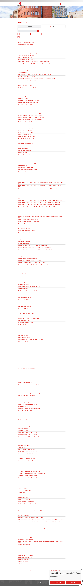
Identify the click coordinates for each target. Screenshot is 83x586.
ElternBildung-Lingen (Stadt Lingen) (23, 173)
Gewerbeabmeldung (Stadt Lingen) (23, 282)
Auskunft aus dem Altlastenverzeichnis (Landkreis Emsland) (27, 76)
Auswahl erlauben (58, 582)
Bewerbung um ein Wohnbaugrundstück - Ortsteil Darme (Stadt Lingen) (29, 121)
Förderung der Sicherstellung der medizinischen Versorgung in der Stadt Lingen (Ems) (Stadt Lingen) (33, 245)
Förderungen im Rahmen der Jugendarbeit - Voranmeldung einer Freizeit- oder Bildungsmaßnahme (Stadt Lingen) (35, 249)
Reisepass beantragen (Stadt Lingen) (24, 402)
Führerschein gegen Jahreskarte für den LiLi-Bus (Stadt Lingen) (28, 266)
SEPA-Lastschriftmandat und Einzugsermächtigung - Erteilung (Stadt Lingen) (30, 432)
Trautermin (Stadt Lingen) (22, 492)
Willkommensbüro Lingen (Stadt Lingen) (24, 544)
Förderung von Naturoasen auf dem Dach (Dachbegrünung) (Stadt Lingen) (29, 260)
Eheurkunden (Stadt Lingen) (22, 152)
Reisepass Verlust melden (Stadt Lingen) (24, 406)
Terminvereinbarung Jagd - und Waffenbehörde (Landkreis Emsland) (28, 477)
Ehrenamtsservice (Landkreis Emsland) (24, 156)
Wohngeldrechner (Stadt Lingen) (23, 561)
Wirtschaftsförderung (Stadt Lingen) (23, 546)
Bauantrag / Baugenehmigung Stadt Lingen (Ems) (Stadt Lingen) (28, 87)
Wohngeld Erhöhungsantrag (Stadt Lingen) (25, 557)
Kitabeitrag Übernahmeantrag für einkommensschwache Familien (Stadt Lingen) (30, 339)
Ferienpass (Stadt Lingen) (22, 239)
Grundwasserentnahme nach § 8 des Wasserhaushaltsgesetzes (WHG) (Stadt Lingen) (31, 292)
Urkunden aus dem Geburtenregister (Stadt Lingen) (26, 501)
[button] (57, 4)
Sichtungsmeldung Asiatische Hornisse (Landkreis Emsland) (27, 434)
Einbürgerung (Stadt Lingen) (22, 165)
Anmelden (63, 4)
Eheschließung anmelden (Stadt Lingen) (24, 150)
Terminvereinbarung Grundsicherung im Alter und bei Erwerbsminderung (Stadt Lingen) (31, 473)
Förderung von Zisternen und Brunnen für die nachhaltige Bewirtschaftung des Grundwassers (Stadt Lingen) (34, 264)
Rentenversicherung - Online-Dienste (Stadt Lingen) (26, 410)
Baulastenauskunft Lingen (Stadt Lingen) (24, 96)
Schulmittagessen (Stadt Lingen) (23, 428)
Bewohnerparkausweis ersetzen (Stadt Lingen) (25, 130)
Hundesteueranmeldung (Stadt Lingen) (24, 301)
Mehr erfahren (52, 578)
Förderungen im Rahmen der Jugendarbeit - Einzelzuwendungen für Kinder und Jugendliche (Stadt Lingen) (34, 247)
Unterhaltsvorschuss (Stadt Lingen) (23, 497)
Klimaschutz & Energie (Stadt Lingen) (24, 343)
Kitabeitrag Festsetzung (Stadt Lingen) (24, 337)
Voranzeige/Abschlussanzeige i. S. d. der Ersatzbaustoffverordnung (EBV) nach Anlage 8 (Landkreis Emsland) (35, 528)
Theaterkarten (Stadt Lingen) (22, 488)
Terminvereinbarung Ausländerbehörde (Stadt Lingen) (26, 458)
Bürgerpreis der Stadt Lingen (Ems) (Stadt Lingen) (26, 138)
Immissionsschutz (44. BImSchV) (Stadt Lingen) (25, 308)
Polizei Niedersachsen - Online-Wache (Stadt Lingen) (26, 395)
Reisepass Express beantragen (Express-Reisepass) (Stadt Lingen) (28, 404)
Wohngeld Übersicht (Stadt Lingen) (23, 563)
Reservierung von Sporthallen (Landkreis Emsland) (26, 412)
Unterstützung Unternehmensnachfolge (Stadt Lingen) (26, 499)
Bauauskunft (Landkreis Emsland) (23, 89)
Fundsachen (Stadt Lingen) (22, 273)
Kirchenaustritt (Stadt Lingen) (22, 333)
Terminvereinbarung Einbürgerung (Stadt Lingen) (25, 462)
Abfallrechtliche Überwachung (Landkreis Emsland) (26, 42)
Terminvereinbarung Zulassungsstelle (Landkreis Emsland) (27, 486)
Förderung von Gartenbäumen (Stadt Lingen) (25, 256)
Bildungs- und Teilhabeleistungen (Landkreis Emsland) (26, 136)
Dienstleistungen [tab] (53, 26)
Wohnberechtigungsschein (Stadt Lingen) (24, 553)
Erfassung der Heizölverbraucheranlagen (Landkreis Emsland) (28, 180)
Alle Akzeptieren (73, 582)
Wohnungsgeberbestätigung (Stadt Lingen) (25, 570)
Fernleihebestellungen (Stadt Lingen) (24, 241)
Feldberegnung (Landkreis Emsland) (24, 232)
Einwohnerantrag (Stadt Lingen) (23, 171)
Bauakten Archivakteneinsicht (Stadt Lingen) (25, 85)
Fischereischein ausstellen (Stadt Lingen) (24, 243)
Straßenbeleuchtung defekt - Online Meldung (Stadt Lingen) (27, 453)
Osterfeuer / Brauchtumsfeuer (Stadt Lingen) (25, 377)
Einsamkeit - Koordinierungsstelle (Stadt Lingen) (25, 167)
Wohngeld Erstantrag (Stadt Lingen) (23, 559)
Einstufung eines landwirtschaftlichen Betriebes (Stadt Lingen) (27, 169)
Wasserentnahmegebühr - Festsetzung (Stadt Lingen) (26, 539)
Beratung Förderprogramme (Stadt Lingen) (24, 106)
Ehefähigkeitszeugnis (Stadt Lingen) (23, 148)
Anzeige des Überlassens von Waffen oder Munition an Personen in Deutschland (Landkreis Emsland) (34, 61)
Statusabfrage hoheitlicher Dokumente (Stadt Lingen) (26, 449)
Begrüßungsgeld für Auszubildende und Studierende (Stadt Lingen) (28, 100)
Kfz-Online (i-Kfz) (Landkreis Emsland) (24, 320)
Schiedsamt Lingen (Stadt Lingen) (23, 419)
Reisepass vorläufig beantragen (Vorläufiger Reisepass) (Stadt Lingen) (29, 408)
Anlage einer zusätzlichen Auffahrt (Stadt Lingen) (25, 57)
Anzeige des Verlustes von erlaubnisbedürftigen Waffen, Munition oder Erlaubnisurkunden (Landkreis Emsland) (35, 63)
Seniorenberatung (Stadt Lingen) (23, 430)
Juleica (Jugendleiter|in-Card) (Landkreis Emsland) (26, 313)
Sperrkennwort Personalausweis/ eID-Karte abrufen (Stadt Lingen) (28, 436)
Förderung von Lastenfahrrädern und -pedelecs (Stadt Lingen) (27, 258)
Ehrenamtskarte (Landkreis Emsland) (24, 154)
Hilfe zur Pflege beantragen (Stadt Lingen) (24, 297)
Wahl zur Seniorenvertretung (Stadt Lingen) (25, 537)
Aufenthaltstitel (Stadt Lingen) (22, 72)
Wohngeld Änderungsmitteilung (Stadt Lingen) (25, 555)
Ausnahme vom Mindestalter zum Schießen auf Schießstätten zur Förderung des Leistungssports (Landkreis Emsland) (36, 78)
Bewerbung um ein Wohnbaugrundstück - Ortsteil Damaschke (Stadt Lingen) (30, 119)
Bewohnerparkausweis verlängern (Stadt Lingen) (25, 132)
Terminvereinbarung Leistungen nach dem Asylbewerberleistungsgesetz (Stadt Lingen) (31, 479)
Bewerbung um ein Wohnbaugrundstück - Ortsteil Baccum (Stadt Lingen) (29, 113)
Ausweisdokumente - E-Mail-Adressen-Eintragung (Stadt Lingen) (28, 80)
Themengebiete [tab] (29, 26)
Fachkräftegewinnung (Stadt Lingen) (24, 228)
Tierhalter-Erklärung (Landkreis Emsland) (24, 490)
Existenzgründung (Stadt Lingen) (23, 223)
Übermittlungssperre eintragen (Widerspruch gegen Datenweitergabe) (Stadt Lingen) (31, 510)
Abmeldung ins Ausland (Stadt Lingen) (24, 46)
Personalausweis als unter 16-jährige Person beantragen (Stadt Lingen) (29, 384)
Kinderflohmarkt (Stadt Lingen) (23, 324)
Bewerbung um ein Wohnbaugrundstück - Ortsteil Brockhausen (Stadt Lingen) (30, 115)
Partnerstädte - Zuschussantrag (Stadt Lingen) (25, 382)
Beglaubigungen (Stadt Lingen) (23, 98)
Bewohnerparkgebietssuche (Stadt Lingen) (24, 134)
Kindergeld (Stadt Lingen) (22, 326)
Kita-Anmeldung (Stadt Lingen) (23, 335)
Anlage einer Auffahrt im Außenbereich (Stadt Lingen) (26, 55)
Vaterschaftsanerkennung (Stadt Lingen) (24, 515)
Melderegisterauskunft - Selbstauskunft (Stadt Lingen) (26, 368)
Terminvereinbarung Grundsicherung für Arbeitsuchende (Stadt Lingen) (29, 471)
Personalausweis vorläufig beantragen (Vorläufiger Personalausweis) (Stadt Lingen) (31, 393)
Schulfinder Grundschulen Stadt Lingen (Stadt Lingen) (26, 426)
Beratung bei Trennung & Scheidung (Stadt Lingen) (26, 104)
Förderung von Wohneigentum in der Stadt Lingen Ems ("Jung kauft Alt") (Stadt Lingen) (31, 262)
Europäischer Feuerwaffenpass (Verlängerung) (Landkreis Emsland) (28, 221)
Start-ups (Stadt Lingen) (22, 447)
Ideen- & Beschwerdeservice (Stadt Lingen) (25, 306)
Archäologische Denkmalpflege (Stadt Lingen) (25, 70)
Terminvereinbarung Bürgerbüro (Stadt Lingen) (25, 460)
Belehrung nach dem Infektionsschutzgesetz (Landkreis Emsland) (28, 102)
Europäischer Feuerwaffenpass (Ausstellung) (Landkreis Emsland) (28, 219)
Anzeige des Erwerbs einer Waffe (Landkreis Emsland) (26, 59)
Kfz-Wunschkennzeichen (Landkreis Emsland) (25, 322)
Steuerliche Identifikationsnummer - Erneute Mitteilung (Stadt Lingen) (28, 451)
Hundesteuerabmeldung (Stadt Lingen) (24, 299)
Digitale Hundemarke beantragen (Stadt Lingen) (25, 143)
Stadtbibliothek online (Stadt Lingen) (24, 445)
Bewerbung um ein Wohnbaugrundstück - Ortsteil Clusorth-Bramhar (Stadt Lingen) (31, 117)
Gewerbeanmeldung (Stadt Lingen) (23, 284)
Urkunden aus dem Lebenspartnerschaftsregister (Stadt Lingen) (28, 503)
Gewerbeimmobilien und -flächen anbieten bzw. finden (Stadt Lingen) (29, 286)
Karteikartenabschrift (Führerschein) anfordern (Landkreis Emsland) (28, 318)
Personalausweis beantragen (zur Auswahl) (25, 386)
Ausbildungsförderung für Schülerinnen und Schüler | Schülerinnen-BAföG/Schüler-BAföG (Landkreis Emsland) (35, 74)
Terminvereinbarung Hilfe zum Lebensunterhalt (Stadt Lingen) (27, 475)
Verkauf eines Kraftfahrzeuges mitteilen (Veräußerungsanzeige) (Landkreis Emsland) (31, 517)
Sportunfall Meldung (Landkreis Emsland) (24, 443)
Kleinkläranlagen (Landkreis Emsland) (24, 341)
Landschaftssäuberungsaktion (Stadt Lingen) (25, 352)
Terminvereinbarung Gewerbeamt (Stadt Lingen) (25, 469)
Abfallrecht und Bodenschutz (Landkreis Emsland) (26, 44)
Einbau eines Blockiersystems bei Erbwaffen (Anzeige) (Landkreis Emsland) (30, 163)
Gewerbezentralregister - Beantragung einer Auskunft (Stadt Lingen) (28, 290)
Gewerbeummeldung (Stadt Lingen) (23, 288)
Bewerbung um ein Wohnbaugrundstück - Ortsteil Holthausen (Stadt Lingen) (30, 123)
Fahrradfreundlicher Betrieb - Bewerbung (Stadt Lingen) (26, 230)
